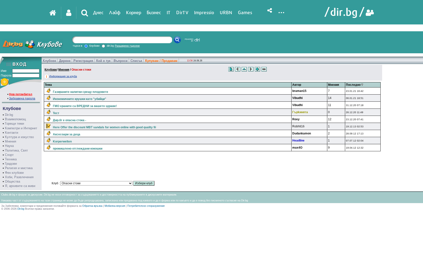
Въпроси (121, 61)
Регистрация (83, 61)
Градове (11, 163)
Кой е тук (103, 61)
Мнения (10, 141)
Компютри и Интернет (21, 128)
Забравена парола (22, 98)
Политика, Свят (16, 150)
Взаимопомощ (15, 119)
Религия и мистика (19, 168)
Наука (9, 146)
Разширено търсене (127, 45)
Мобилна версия (115, 205)
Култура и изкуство (19, 137)
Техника (11, 159)
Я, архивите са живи (20, 186)
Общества (12, 181)
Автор (296, 85)
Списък (136, 61)
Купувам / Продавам (161, 61)
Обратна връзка (92, 205)
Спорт (9, 155)
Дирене (64, 61)
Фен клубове (14, 173)
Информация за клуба (63, 76)
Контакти (11, 132)
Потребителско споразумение (146, 205)
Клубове (49, 61)
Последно (353, 85)
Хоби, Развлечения (19, 177)
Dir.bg (9, 115)
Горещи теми (14, 123)
